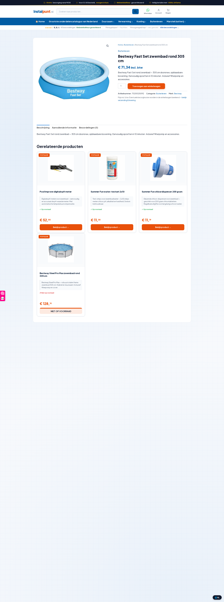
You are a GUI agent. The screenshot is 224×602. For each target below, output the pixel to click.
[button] (107, 45)
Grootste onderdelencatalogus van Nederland (73, 21)
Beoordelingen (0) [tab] (88, 127)
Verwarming (125, 21)
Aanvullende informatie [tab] (64, 127)
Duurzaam (108, 21)
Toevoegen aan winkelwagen (146, 86)
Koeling (141, 21)
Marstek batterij (176, 21)
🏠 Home (40, 21)
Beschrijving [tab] (43, 127)
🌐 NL (217, 597)
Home (120, 45)
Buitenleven (156, 21)
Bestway (178, 93)
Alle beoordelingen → (169, 27)
